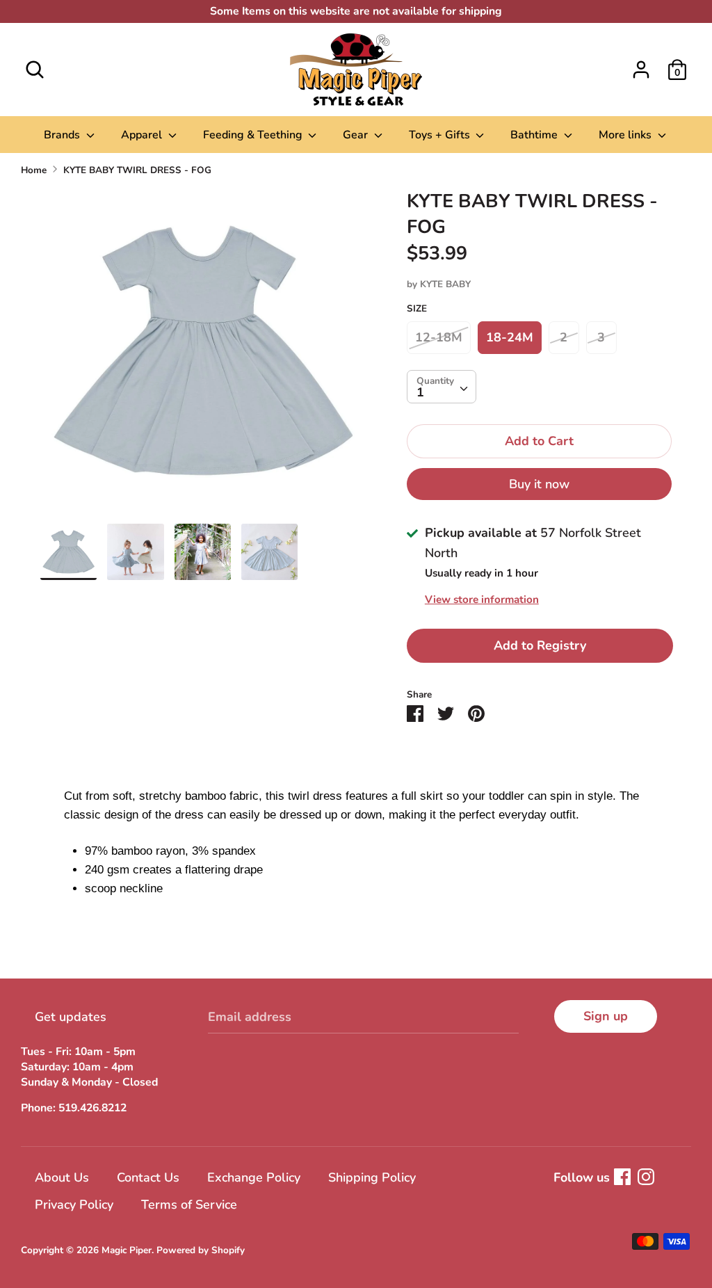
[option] (202, 356)
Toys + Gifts (441, 135)
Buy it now (539, 484)
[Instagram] (646, 1176)
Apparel (143, 135)
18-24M (509, 337)
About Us (62, 1177)
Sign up (605, 1016)
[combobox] (441, 386)
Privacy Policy (74, 1204)
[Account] (641, 65)
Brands (63, 135)
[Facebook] (622, 1176)
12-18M (438, 337)
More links (626, 135)
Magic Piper (127, 1250)
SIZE (417, 308)
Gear (357, 135)
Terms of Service (189, 1204)
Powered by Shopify (200, 1250)
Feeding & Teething (254, 135)
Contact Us (148, 1177)
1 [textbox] (420, 392)
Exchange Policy (253, 1177)
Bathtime (535, 135)
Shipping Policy (372, 1177)
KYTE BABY (445, 284)
